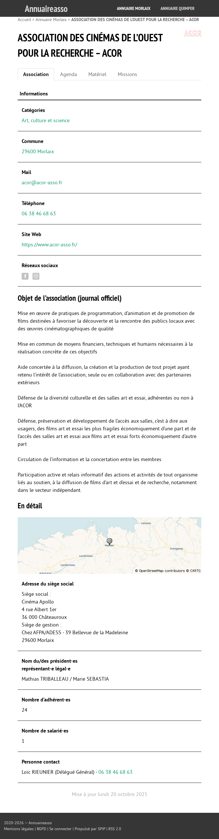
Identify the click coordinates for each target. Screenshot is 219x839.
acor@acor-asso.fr (42, 182)
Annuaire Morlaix (133, 8)
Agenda (68, 74)
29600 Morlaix (38, 151)
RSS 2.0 (114, 828)
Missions (127, 74)
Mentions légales (19, 828)
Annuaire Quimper (177, 8)
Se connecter (60, 828)
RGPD (41, 828)
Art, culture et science (46, 120)
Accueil (24, 19)
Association (36, 74)
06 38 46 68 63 (39, 213)
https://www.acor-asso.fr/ (49, 244)
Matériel (97, 74)
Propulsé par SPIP (90, 828)
